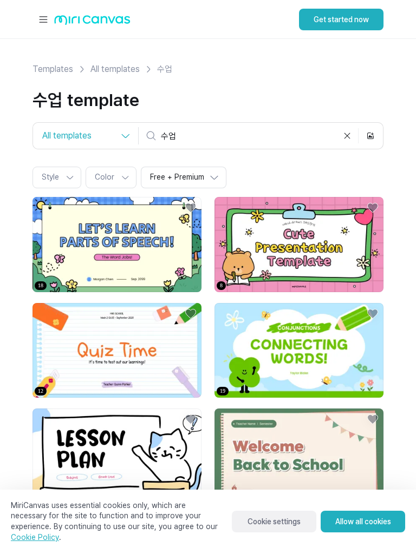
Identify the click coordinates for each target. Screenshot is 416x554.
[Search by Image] (370, 135)
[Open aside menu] (43, 19)
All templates (115, 69)
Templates (52, 69)
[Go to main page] (92, 22)
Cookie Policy (35, 537)
